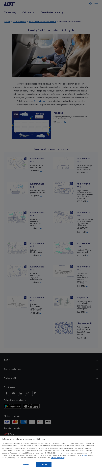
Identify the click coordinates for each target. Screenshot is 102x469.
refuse (84, 455)
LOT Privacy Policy (58, 458)
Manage (26, 464)
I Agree (44, 464)
